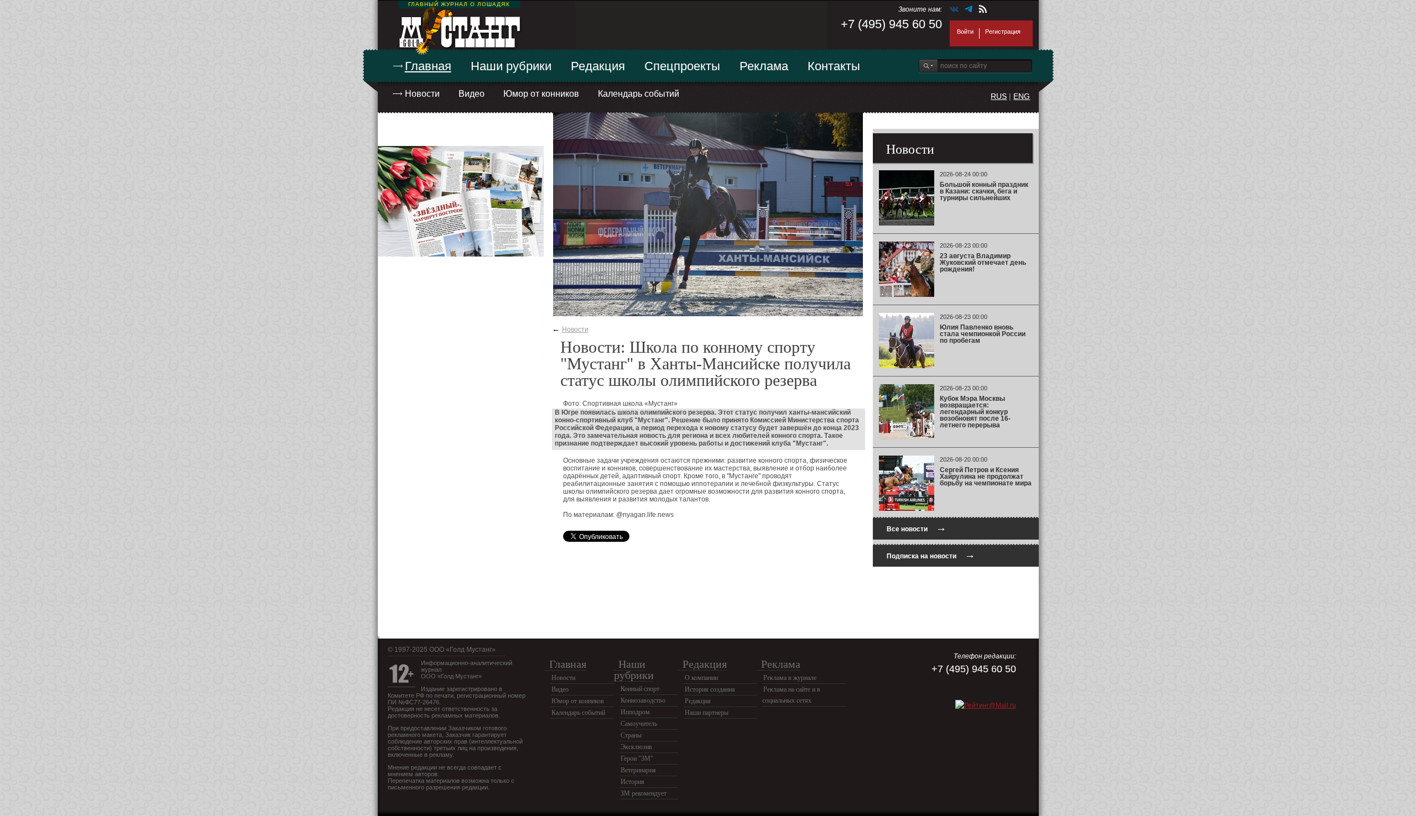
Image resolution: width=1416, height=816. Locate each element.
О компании (701, 678)
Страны (631, 735)
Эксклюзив (636, 747)
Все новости (916, 527)
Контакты (834, 66)
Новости (422, 93)
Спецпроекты (682, 66)
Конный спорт (640, 689)
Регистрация (1003, 31)
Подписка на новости (931, 555)
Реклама (764, 66)
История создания (710, 689)
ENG (1021, 96)
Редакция (598, 66)
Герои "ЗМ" (637, 758)
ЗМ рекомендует (644, 793)
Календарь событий (638, 93)
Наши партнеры (706, 712)
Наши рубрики (511, 66)
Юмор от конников (541, 93)
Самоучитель (639, 724)
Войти (965, 31)
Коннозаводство (643, 700)
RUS (999, 96)
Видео (472, 93)
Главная (428, 66)
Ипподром (635, 712)
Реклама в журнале (789, 678)
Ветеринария (638, 770)
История (632, 782)
